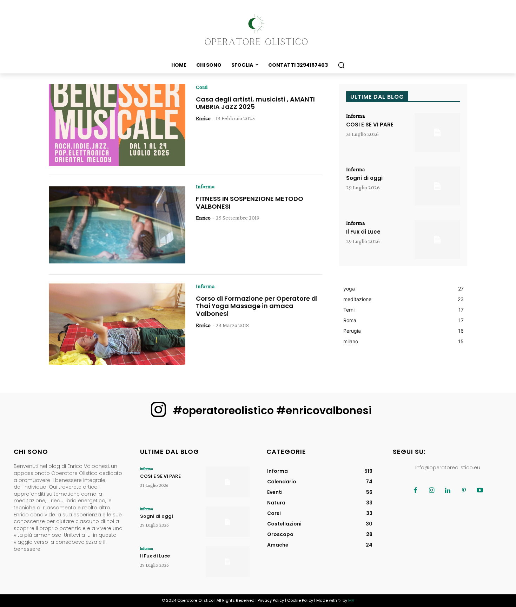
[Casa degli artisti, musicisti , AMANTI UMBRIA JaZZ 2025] (117, 125)
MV (351, 600)
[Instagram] (431, 490)
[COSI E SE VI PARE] (437, 132)
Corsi (201, 87)
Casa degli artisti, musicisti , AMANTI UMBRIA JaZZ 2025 (255, 103)
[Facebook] (415, 490)
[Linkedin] (447, 490)
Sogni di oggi (364, 178)
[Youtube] (480, 490)
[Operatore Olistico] (258, 30)
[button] (341, 65)
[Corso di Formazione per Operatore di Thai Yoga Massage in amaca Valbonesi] (117, 324)
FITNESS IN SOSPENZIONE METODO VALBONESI (249, 202)
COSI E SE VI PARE (369, 124)
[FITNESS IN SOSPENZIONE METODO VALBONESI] (117, 225)
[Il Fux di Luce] (437, 239)
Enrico (203, 118)
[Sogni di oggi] (437, 186)
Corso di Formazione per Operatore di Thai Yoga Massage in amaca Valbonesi (257, 306)
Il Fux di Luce (363, 231)
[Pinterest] (463, 490)
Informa (205, 186)
